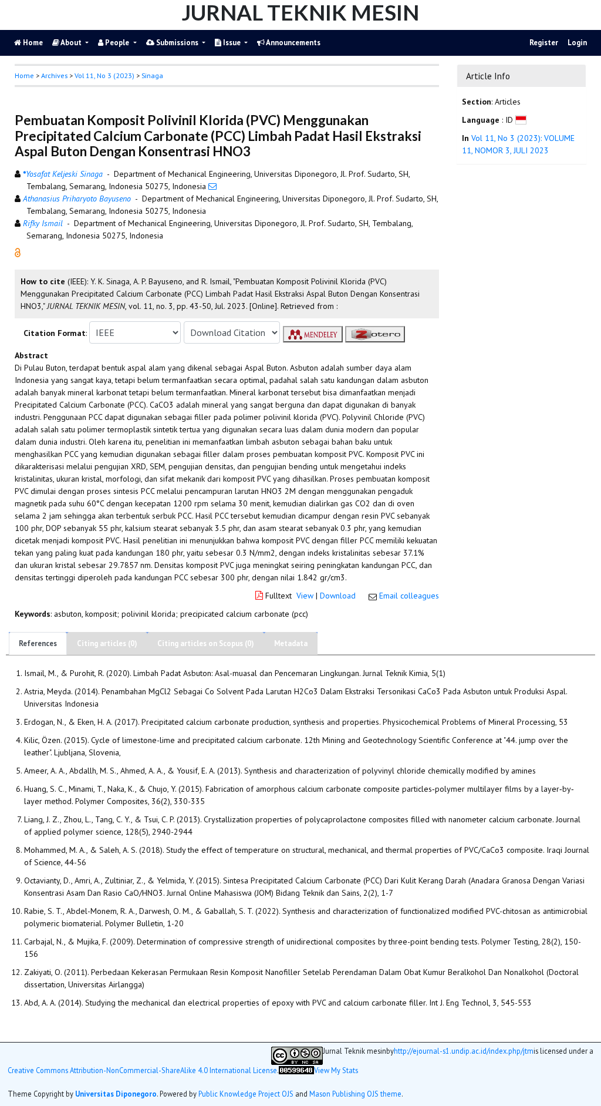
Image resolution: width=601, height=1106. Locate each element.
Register (543, 43)
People (117, 43)
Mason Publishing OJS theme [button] (355, 1093)
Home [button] (24, 75)
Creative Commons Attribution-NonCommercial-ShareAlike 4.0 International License (142, 1070)
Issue (231, 43)
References (38, 643)
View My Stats (336, 1070)
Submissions (177, 43)
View (304, 595)
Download (338, 595)
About (71, 43)
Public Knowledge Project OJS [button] (245, 1093)
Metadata (291, 643)
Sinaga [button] (152, 75)
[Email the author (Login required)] (212, 186)
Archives (54, 75)
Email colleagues (409, 595)
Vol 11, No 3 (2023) (104, 75)
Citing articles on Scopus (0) (205, 643)
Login (577, 43)
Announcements (292, 43)
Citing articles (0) (107, 643)
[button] (18, 252)
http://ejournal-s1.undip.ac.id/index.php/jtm (464, 1051)
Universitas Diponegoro (116, 1093)
